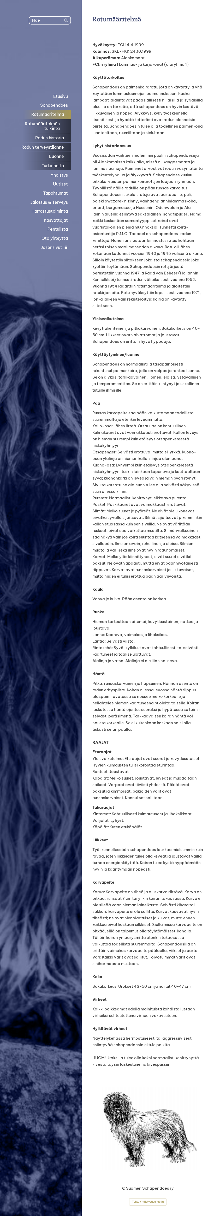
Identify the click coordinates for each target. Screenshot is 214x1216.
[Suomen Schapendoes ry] (41, 58)
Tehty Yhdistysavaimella (148, 1201)
